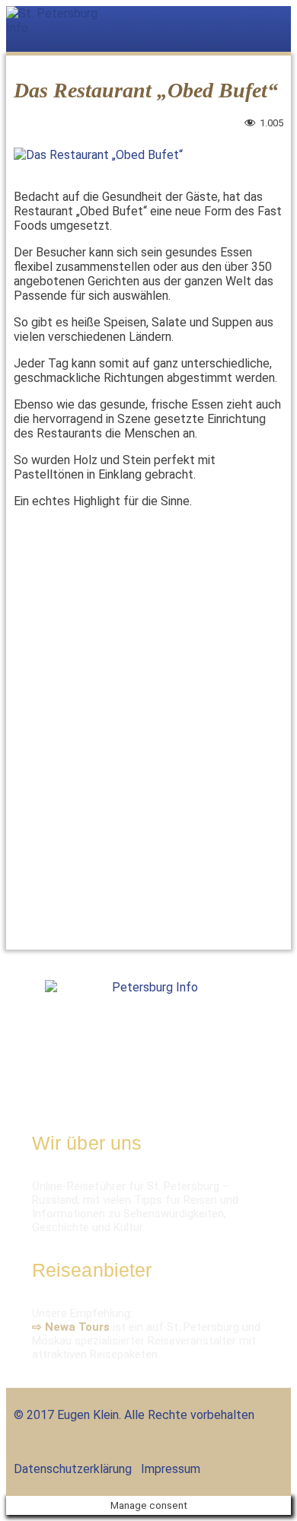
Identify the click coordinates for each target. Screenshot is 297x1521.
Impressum (170, 1469)
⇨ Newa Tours (71, 1327)
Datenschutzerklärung (73, 1469)
